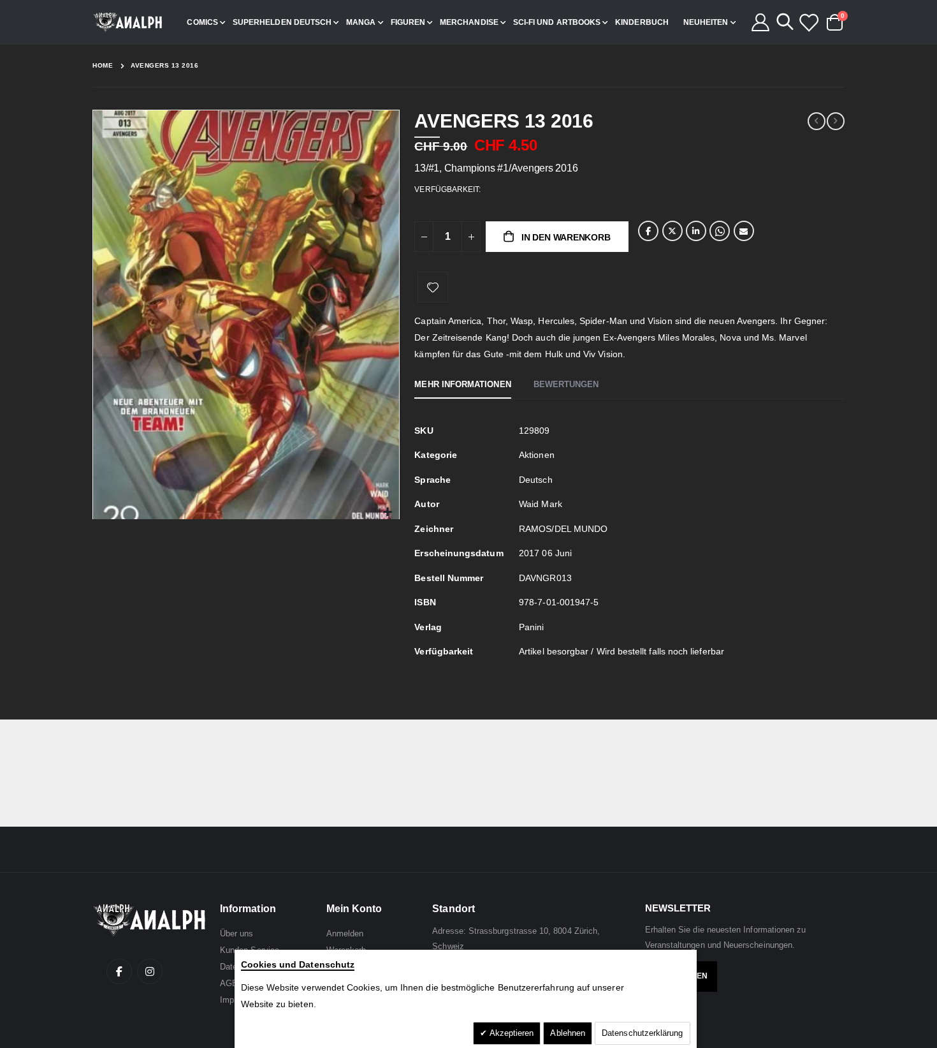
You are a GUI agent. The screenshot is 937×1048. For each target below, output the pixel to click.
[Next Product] (836, 121)
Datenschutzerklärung (642, 1033)
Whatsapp (719, 231)
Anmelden (345, 933)
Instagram (150, 971)
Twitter (672, 231)
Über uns (237, 933)
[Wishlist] (808, 22)
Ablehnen (567, 1033)
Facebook (648, 231)
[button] (388, 512)
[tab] (462, 385)
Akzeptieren (511, 1033)
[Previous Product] (816, 121)
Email (744, 231)
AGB (229, 983)
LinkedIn (696, 231)
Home (102, 65)
